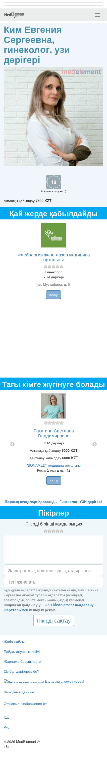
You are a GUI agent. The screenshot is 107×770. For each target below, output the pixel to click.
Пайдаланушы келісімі (22, 651)
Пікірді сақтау (54, 620)
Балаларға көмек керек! (64, 681)
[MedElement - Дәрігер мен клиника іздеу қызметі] (14, 15)
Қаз (6, 717)
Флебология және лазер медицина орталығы (53, 257)
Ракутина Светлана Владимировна (54, 433)
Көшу (53, 294)
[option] (53, 444)
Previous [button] (12, 444)
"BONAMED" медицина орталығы (54, 465)
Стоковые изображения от (25, 703)
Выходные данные (19, 691)
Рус (6, 727)
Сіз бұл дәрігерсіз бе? (21, 671)
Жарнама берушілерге (22, 661)
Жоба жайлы (14, 641)
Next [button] (94, 444)
